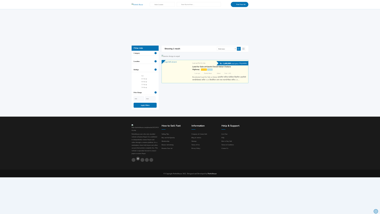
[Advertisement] (190, 24)
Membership (165, 141)
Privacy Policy (195, 148)
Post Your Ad (240, 4)
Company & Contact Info (199, 134)
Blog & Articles (196, 138)
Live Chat (224, 134)
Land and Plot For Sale (198, 63)
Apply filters (145, 105)
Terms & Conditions (227, 145)
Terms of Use (195, 145)
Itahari (219, 73)
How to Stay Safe (226, 141)
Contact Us (224, 148)
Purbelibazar (212, 173)
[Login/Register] (228, 4)
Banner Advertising (168, 145)
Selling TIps (165, 134)
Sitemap (193, 141)
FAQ (222, 138)
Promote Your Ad (167, 148)
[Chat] (225, 4)
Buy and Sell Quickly (168, 138)
